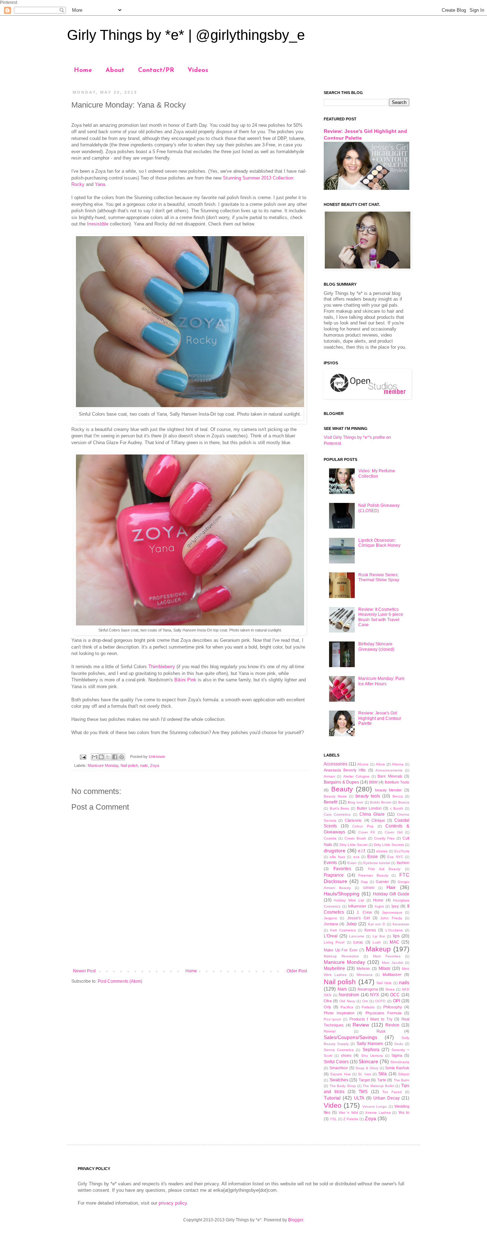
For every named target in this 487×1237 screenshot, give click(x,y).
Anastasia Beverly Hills (345, 770)
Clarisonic (353, 820)
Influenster (357, 906)
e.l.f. (362, 850)
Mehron (363, 968)
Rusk (381, 1031)
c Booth (397, 808)
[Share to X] (108, 756)
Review (361, 1025)
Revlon (392, 1025)
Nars (342, 989)
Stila (382, 1073)
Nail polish (129, 765)
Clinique (378, 820)
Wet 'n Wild (348, 1112)
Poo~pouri (332, 1019)
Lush (377, 942)
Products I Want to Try (371, 1019)
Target (364, 1080)
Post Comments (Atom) (120, 981)
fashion (403, 863)
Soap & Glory (366, 1068)
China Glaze (372, 814)
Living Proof (334, 942)
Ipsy (395, 906)
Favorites (342, 868)
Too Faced (392, 1092)
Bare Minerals (390, 776)
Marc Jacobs (392, 963)
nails (144, 765)
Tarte (381, 1080)
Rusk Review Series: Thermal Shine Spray (378, 577)
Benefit (330, 802)
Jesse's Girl (358, 918)
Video (333, 1105)
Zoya (154, 765)
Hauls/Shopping (341, 893)
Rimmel (329, 1031)
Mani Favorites (386, 956)
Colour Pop (363, 826)
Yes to (403, 1112)
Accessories (335, 764)
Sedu (398, 1044)
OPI (396, 1000)
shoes (346, 1055)
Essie (372, 856)
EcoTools (401, 851)
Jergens (330, 918)
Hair (391, 887)
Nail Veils (383, 983)
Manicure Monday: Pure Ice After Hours (381, 681)
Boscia (403, 802)
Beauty (342, 789)
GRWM (368, 888)
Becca (398, 796)
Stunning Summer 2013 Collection (258, 178)
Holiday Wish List (349, 900)
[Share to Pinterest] (121, 756)
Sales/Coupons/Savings (350, 1037)
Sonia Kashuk (397, 1068)
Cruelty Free (384, 838)
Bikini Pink (185, 679)
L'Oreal (331, 936)
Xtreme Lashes (377, 1112)
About (115, 70)
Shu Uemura (372, 1055)
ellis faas (337, 857)
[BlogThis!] (101, 756)
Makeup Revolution (341, 956)
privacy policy (173, 1203)
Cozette (330, 838)
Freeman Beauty (373, 875)
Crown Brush (355, 838)
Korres (370, 930)
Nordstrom (349, 994)
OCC (395, 994)
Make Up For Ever (341, 950)
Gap (364, 882)
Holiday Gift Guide (391, 894)
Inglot (379, 906)
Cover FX (366, 832)
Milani (384, 968)
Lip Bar (379, 936)
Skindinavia (399, 1062)
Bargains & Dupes (341, 782)
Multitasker (392, 974)
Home (83, 70)
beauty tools (367, 796)
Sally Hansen (370, 1043)
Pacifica (346, 1007)
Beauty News (335, 796)
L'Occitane (394, 930)
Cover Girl (393, 832)
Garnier (382, 881)
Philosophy (392, 1007)
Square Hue (340, 1074)
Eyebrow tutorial (376, 863)
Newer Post (84, 970)
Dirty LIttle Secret (353, 845)
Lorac (358, 942)
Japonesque (392, 912)
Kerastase (401, 924)
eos (356, 857)
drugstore (334, 850)
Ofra (328, 1001)
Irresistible (97, 224)
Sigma (396, 1055)
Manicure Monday (103, 765)
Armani (329, 776)
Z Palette (350, 1119)
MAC (394, 942)
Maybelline (334, 968)
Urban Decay (386, 1098)
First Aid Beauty (384, 869)
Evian (352, 863)
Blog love (355, 802)
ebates (382, 851)
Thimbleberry (161, 666)
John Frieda (391, 918)
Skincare (368, 1061)
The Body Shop (342, 1086)
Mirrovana (365, 975)
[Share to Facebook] (114, 756)
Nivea (390, 989)
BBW (373, 782)
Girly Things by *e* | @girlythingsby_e (186, 35)
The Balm (402, 1080)
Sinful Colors (336, 1061)
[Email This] (94, 756)
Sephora (371, 1049)
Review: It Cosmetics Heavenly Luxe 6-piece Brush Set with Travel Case (380, 617)
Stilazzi (403, 1074)
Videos (198, 70)
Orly (327, 1007)
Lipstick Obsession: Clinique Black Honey (379, 543)
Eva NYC (395, 857)
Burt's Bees (339, 808)
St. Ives (364, 1074)
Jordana (331, 924)
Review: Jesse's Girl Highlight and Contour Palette (379, 718)
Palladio (368, 1007)
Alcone (363, 764)
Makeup (378, 949)
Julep (351, 923)
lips (396, 936)
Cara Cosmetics (337, 814)
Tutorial (332, 1098)
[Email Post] (82, 756)
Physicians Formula (383, 1013)
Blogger (295, 1219)
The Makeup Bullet (378, 1086)
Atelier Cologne (356, 776)
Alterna (398, 764)
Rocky (77, 184)
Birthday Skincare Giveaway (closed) (376, 646)
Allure (380, 764)
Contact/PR (156, 70)
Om (365, 1001)
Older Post (297, 970)
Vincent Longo (374, 1106)
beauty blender (388, 790)
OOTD (380, 1001)
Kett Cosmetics (343, 930)
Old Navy (347, 1001)
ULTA (359, 1098)
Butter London (369, 808)
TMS (363, 1091)
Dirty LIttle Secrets (389, 845)
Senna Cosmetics (339, 1050)
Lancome (356, 936)
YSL (333, 1119)
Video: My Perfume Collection (376, 473)
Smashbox (338, 1068)
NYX (374, 994)
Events (330, 862)
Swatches (338, 1079)
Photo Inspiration (339, 1013)
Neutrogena (368, 989)
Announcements (389, 770)
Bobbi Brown (380, 802)
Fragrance (334, 875)
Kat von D (376, 924)
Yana (100, 184)
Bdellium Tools (397, 782)
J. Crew (364, 912)
